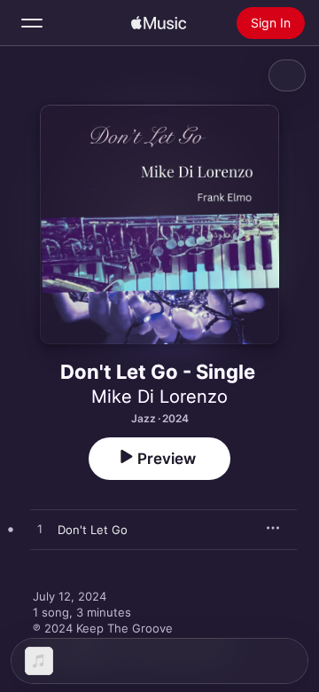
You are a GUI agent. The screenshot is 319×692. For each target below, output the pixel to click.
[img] (158, 23)
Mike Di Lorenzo (159, 396)
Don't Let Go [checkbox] (93, 530)
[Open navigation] (31, 23)
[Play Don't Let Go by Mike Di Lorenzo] (40, 530)
